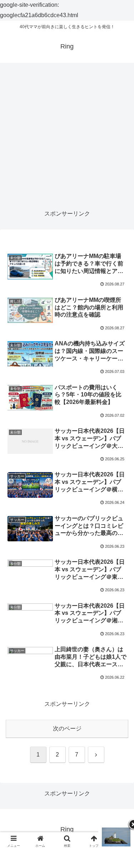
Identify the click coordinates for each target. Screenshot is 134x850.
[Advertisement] (67, 136)
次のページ (67, 728)
